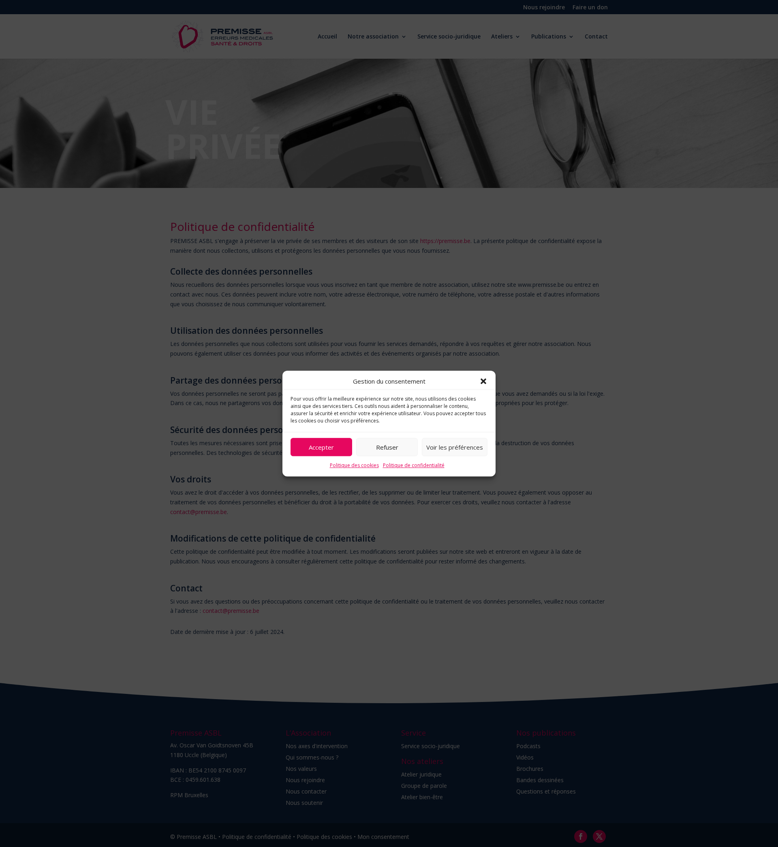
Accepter (321, 447)
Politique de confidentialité (414, 465)
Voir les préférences (454, 447)
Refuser (387, 447)
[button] (483, 382)
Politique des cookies (354, 465)
